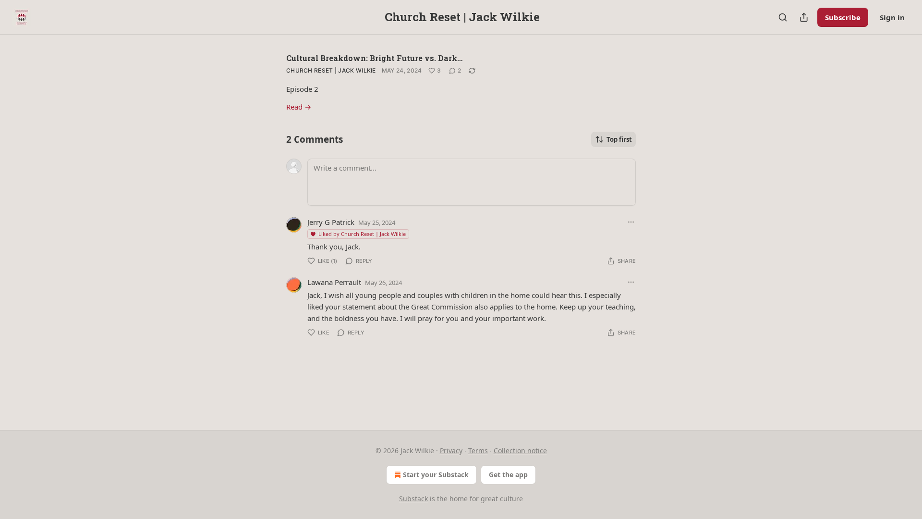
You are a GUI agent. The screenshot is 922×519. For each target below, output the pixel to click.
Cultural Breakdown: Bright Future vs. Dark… (374, 58)
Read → (298, 106)
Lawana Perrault (334, 282)
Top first (619, 139)
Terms (478, 450)
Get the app (508, 474)
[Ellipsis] (631, 222)
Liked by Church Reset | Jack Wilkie (362, 233)
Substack (413, 498)
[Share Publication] (803, 17)
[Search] (782, 17)
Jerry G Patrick (330, 222)
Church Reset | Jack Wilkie (331, 70)
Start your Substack (436, 474)
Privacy (451, 450)
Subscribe (843, 17)
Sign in (892, 17)
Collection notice (520, 450)
